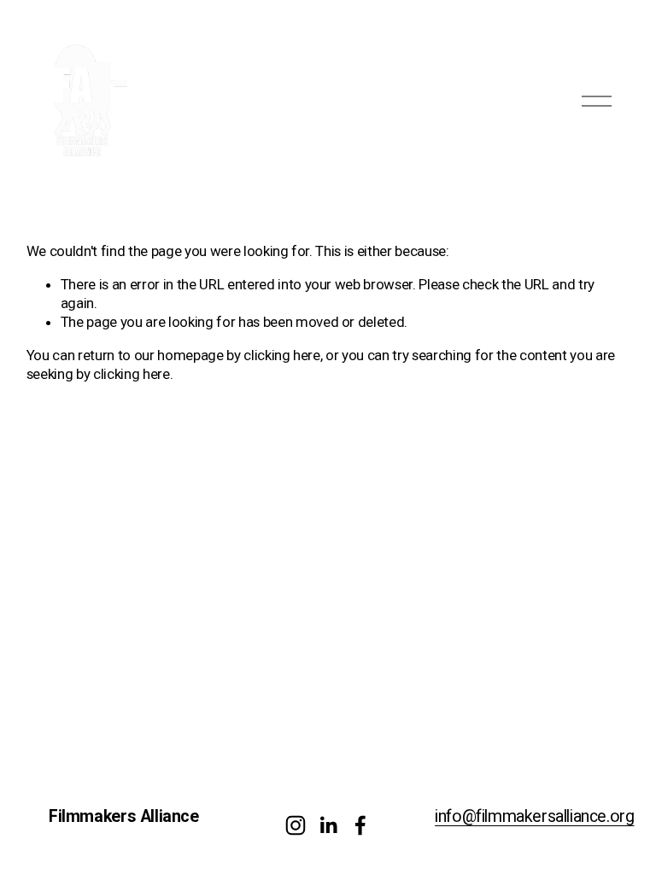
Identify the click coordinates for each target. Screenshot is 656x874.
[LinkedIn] (328, 825)
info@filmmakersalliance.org (534, 816)
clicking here (281, 355)
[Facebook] (360, 825)
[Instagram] (295, 825)
